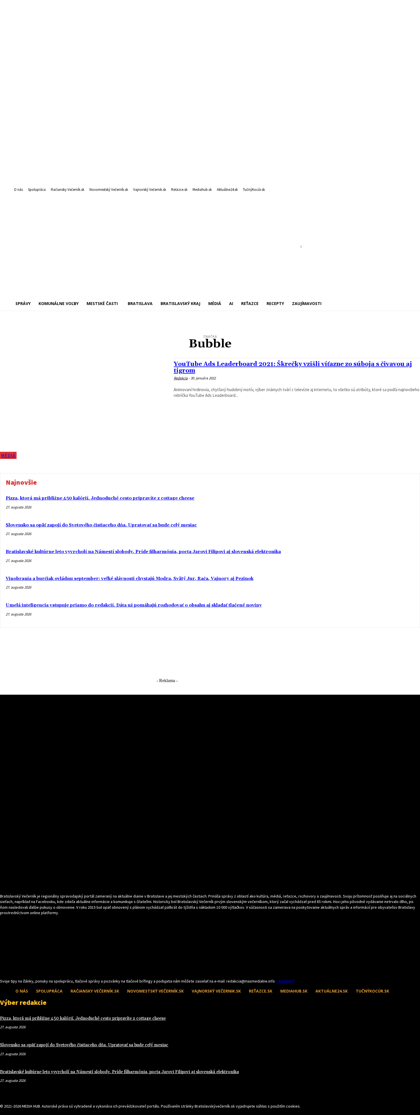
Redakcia (181, 378)
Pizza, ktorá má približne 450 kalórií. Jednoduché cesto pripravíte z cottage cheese (100, 498)
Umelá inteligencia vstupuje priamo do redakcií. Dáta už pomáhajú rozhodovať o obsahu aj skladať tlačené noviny (134, 605)
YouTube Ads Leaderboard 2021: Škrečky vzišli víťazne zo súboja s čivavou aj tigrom (293, 368)
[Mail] (13, 967)
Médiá (8, 455)
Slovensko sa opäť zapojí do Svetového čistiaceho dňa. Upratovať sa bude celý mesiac (101, 525)
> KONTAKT (285, 981)
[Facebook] (3, 967)
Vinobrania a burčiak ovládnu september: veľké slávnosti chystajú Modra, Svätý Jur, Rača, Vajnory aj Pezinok (129, 578)
